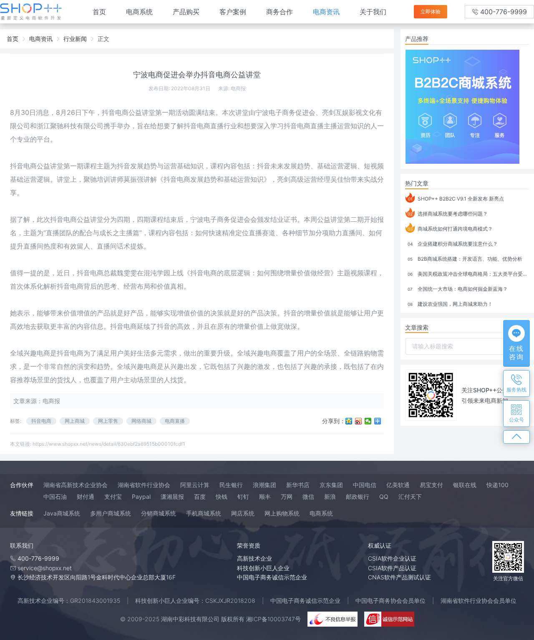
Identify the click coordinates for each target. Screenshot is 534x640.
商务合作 (279, 12)
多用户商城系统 (110, 513)
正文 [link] (103, 38)
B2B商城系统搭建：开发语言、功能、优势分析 (465, 259)
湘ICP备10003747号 (273, 618)
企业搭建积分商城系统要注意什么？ (453, 244)
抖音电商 (41, 421)
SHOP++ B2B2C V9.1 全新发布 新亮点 (456, 199)
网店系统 (242, 513)
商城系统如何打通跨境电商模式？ (450, 229)
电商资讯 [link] (41, 38)
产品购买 (186, 12)
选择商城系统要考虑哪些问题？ (448, 214)
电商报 (238, 88)
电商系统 (139, 12)
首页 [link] (12, 38)
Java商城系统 (61, 513)
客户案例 (232, 12)
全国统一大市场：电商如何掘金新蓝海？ (458, 289)
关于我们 (373, 12)
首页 (99, 12)
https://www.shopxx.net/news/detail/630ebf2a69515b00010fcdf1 (109, 444)
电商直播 (175, 421)
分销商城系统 (158, 513)
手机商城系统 (203, 513)
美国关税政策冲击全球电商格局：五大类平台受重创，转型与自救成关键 (468, 274)
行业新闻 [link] (75, 38)
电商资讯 (326, 12)
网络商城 (141, 421)
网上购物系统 (282, 513)
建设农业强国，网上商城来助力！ (450, 304)
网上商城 (75, 421)
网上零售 (108, 421)
